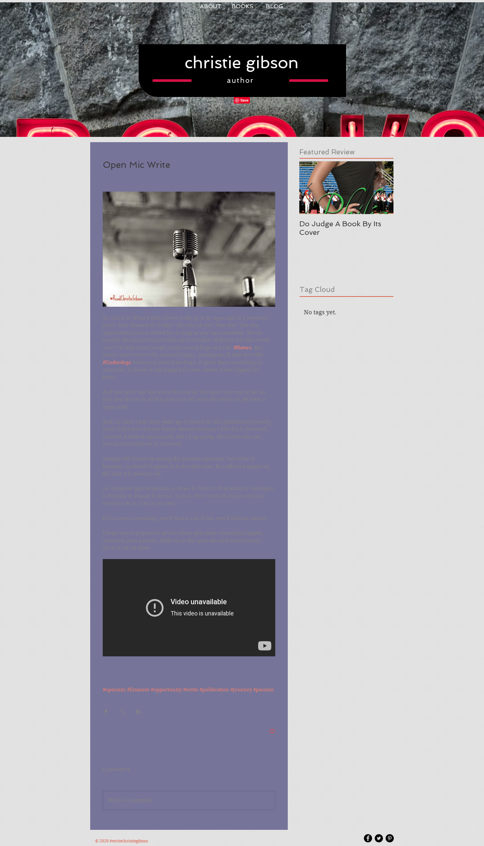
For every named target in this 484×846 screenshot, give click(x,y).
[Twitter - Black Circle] (379, 838)
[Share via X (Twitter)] (122, 711)
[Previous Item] (310, 188)
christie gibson (242, 62)
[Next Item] (383, 188)
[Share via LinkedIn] (138, 711)
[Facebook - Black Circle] (368, 838)
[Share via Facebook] (106, 711)
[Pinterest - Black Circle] (390, 838)
